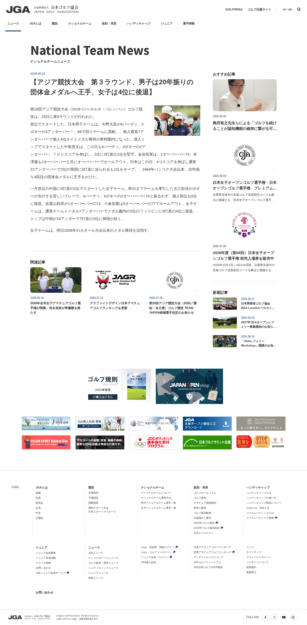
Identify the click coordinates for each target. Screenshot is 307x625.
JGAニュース (95, 552)
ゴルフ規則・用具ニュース (103, 562)
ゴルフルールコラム (205, 492)
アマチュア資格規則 (205, 502)
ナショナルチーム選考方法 (156, 497)
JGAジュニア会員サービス (51, 572)
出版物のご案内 (202, 517)
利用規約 (251, 567)
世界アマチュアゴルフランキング (212, 552)
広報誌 (39, 517)
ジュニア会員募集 (46, 552)
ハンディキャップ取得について (263, 502)
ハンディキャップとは (258, 492)
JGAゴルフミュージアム (207, 562)
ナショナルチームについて (156, 492)
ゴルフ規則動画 (202, 512)
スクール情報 (43, 562)
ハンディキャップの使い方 (261, 497)
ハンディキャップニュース (103, 567)
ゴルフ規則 (200, 497)
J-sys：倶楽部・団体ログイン (157, 547)
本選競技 (93, 492)
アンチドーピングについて (209, 557)
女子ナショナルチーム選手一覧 (158, 507)
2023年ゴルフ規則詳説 (206, 528)
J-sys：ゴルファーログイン (156, 552)
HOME (15, 487)
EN (290, 9)
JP (284, 9)
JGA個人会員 (148, 562)
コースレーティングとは (260, 512)
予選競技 (93, 497)
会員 (38, 507)
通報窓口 (251, 572)
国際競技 (93, 502)
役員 (38, 497)
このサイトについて (257, 562)
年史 (38, 512)
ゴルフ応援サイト (259, 9)
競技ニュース (95, 577)
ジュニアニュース (98, 572)
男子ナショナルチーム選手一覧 (158, 502)
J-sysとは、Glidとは (257, 507)
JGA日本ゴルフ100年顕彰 (208, 567)
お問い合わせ (43, 567)
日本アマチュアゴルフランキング (212, 547)
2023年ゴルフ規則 (204, 522)
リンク (250, 547)
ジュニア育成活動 (46, 557)
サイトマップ (253, 552)
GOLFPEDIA (233, 9)
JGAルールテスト (203, 533)
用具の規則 (200, 507)
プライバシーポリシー (258, 557)
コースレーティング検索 (260, 517)
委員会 (39, 502)
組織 (38, 492)
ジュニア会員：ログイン (155, 557)
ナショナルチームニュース (103, 557)
